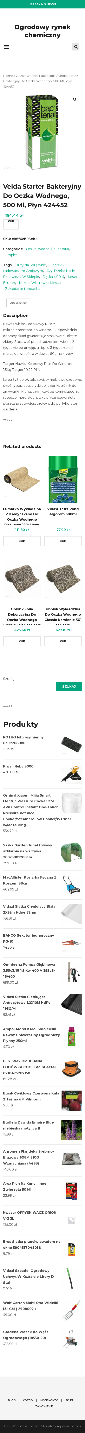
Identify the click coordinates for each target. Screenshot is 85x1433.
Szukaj (8, 679)
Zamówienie (44, 1406)
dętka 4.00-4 (53, 277)
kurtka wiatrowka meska (40, 283)
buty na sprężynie (30, 265)
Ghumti (46, 1426)
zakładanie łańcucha (22, 289)
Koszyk (28, 1400)
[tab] (18, 303)
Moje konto (49, 1400)
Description (18, 303)
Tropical (12, 255)
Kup (11, 221)
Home (8, 76)
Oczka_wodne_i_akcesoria (35, 76)
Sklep (70, 1400)
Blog (12, 1400)
